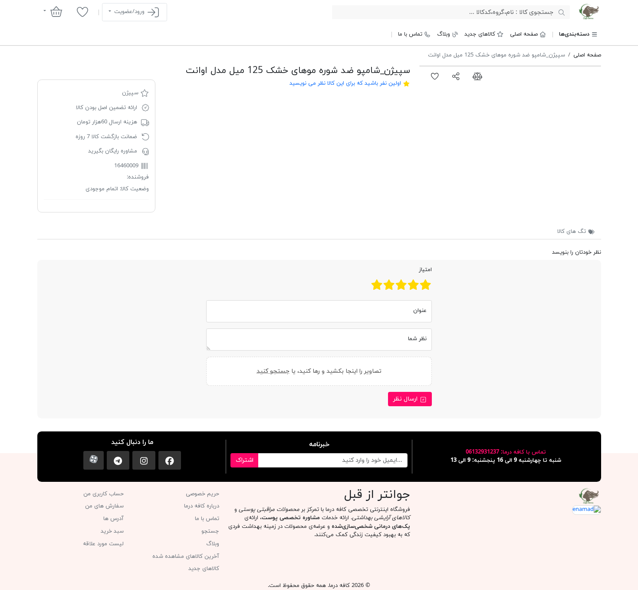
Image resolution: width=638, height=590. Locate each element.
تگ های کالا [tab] (572, 231)
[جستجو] (561, 12)
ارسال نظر (406, 399)
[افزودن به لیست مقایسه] (477, 76)
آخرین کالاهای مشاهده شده (185, 556)
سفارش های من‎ (104, 506)
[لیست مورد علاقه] (82, 11)
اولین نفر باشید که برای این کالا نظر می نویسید (345, 83)
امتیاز (425, 270)
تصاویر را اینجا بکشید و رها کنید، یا (319, 371)
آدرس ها (113, 519)
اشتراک (244, 460)
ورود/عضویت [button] (129, 12)
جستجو (210, 531)
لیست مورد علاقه (103, 544)
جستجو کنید (273, 371)
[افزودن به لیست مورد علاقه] (435, 76)
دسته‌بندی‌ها (574, 34)
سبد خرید (112, 531)
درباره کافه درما (201, 506)
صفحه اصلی (524, 34)
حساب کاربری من (103, 494)
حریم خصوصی (202, 494)
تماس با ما (410, 34)
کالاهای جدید (479, 34)
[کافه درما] (588, 12)
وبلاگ (443, 34)
